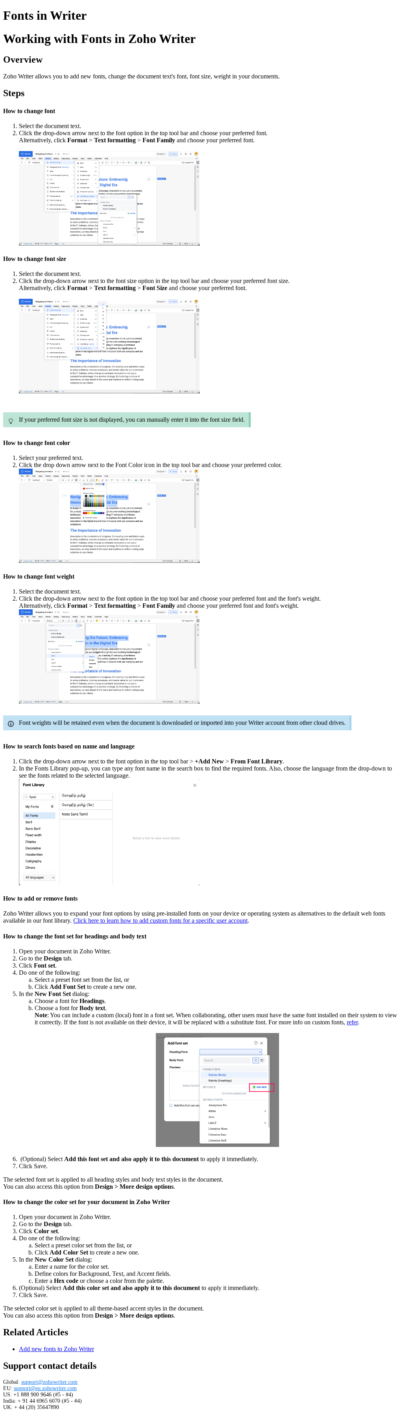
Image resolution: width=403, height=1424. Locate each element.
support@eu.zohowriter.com (45, 1388)
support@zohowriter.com (49, 1382)
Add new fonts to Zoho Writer (56, 1349)
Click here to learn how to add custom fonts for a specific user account (160, 920)
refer (352, 1022)
